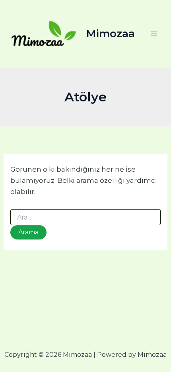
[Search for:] (85, 217)
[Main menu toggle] (154, 34)
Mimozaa (110, 33)
